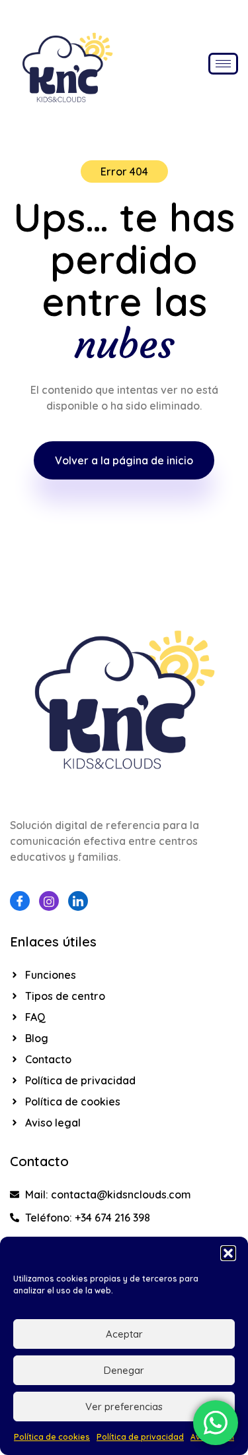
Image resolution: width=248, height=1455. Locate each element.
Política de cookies (52, 1437)
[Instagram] (49, 901)
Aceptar (124, 1334)
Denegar (124, 1370)
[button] (228, 1253)
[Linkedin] (78, 901)
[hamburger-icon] (223, 64)
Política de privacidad (140, 1437)
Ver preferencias (124, 1406)
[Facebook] (20, 901)
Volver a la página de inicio (124, 460)
